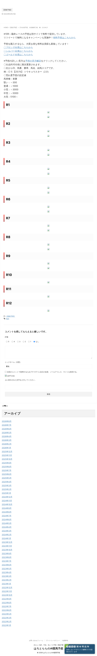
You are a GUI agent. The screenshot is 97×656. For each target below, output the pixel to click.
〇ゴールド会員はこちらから (18, 54)
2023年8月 (6, 557)
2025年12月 (7, 451)
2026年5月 (6, 432)
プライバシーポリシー (53, 640)
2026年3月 (6, 440)
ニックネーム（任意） (13, 362)
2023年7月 (6, 561)
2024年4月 (6, 527)
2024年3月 (6, 531)
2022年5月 (6, 614)
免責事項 (65, 640)
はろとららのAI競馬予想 (48, 648)
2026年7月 (6, 425)
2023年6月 (6, 565)
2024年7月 (6, 516)
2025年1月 (6, 493)
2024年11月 (7, 500)
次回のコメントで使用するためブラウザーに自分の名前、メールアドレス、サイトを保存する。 (42, 372)
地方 (7, 319)
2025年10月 (7, 459)
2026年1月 (6, 448)
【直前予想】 (10, 316)
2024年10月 (7, 504)
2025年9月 (6, 463)
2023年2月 (6, 580)
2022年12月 (7, 587)
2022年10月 (7, 595)
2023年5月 (6, 568)
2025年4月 (6, 482)
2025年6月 (6, 474)
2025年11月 (7, 455)
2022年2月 (6, 621)
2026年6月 (6, 429)
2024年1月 (6, 538)
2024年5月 (6, 523)
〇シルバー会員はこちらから (18, 51)
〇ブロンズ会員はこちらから (18, 47)
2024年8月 (6, 512)
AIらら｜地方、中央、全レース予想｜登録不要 (48, 645)
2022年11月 (7, 591)
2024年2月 (6, 534)
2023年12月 (7, 542)
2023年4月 (6, 572)
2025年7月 (6, 470)
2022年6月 (6, 610)
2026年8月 (6, 421)
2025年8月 (6, 466)
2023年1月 (6, 584)
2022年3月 (6, 618)
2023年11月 (7, 546)
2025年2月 (6, 489)
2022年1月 (6, 625)
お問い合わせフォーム (36, 640)
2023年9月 (6, 553)
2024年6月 (6, 519)
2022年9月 (6, 599)
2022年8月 (6, 602)
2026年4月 (6, 436)
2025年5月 (6, 478)
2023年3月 (6, 576)
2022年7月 (6, 606)
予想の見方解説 (33, 61)
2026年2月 (6, 444)
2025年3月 (6, 485)
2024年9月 (6, 508)
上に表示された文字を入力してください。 (20, 380)
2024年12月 (7, 497)
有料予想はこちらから (64, 37)
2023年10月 (7, 550)
